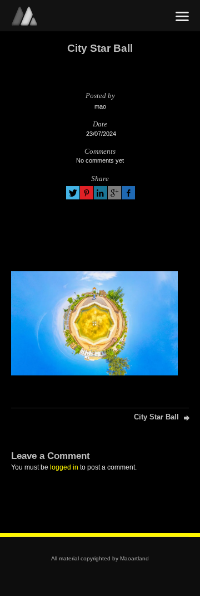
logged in (64, 467)
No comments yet (100, 160)
